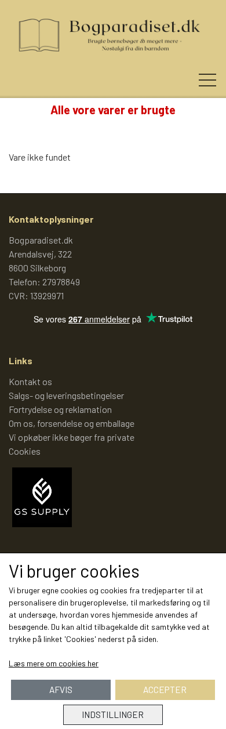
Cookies (25, 450)
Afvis (60, 689)
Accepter (165, 689)
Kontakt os (30, 381)
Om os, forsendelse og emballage (71, 423)
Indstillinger (113, 714)
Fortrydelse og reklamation (60, 409)
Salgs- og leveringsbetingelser (66, 395)
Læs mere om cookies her (54, 663)
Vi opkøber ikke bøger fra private (71, 437)
